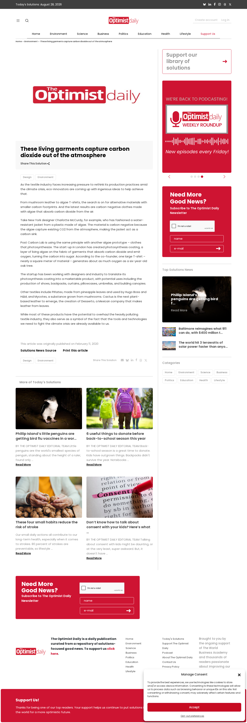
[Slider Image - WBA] (195, 176)
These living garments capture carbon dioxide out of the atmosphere (76, 41)
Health (165, 34)
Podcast (167, 653)
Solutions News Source (38, 350)
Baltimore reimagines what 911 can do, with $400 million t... (203, 330)
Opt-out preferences (192, 716)
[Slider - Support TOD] (198, 176)
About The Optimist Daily (177, 657)
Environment (58, 34)
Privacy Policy (170, 666)
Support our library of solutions (181, 61)
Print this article (75, 350)
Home (36, 34)
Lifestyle (185, 34)
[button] (239, 674)
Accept (194, 707)
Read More (23, 465)
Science (82, 34)
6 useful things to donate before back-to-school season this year (116, 436)
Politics (123, 34)
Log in (225, 20)
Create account (206, 20)
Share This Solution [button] (33, 163)
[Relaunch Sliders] (202, 176)
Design (27, 177)
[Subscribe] (191, 176)
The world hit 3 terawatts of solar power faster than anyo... (203, 344)
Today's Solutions (173, 639)
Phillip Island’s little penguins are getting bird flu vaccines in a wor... (46, 436)
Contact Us (169, 662)
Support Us (208, 34)
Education (144, 34)
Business (103, 34)
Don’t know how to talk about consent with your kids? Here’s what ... (118, 527)
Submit (218, 248)
